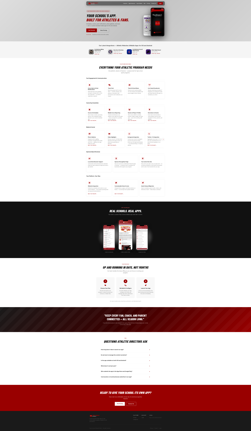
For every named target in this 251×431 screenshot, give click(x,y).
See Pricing (120, 403)
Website (120, 53)
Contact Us (153, 3)
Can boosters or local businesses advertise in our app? (116, 377)
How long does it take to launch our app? (112, 349)
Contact (156, 428)
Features (125, 3)
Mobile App (97, 54)
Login (160, 3)
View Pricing (103, 30)
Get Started (91, 30)
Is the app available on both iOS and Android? (113, 360)
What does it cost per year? (108, 366)
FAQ (144, 3)
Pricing (148, 3)
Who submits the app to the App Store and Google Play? (116, 371)
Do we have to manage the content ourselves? (114, 355)
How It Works (139, 3)
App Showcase (132, 3)
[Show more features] (163, 139)
